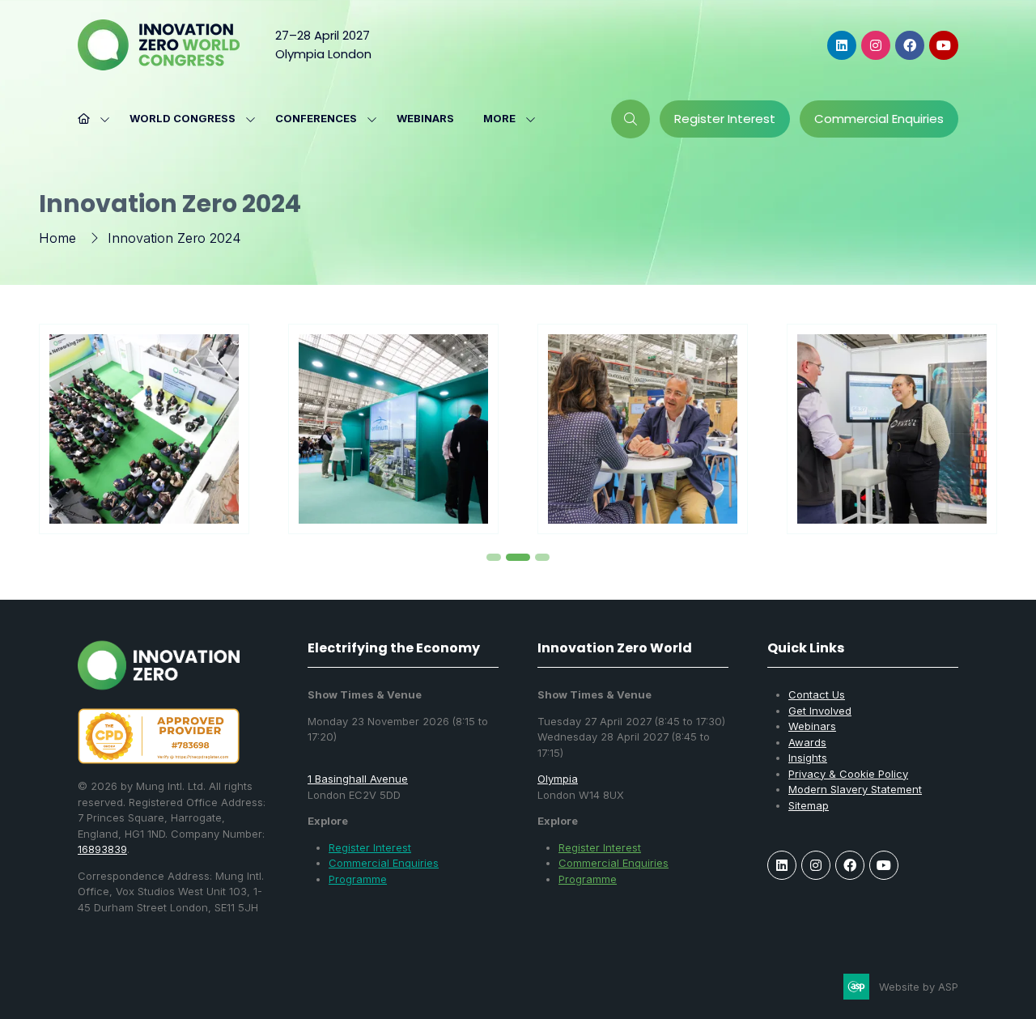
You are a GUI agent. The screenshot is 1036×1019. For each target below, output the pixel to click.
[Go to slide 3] (542, 557)
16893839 (102, 849)
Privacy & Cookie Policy (848, 773)
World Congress (183, 118)
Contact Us (816, 694)
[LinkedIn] (841, 45)
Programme (358, 879)
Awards (807, 742)
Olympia (557, 778)
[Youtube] (943, 45)
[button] (504, 119)
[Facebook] (909, 45)
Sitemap (808, 805)
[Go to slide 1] (493, 557)
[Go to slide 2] (518, 557)
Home (57, 238)
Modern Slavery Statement (855, 789)
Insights (807, 757)
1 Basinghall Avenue (358, 778)
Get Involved (819, 710)
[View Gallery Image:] (144, 429)
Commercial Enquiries (384, 862)
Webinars (425, 118)
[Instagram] (875, 45)
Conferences (316, 118)
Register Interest (370, 847)
